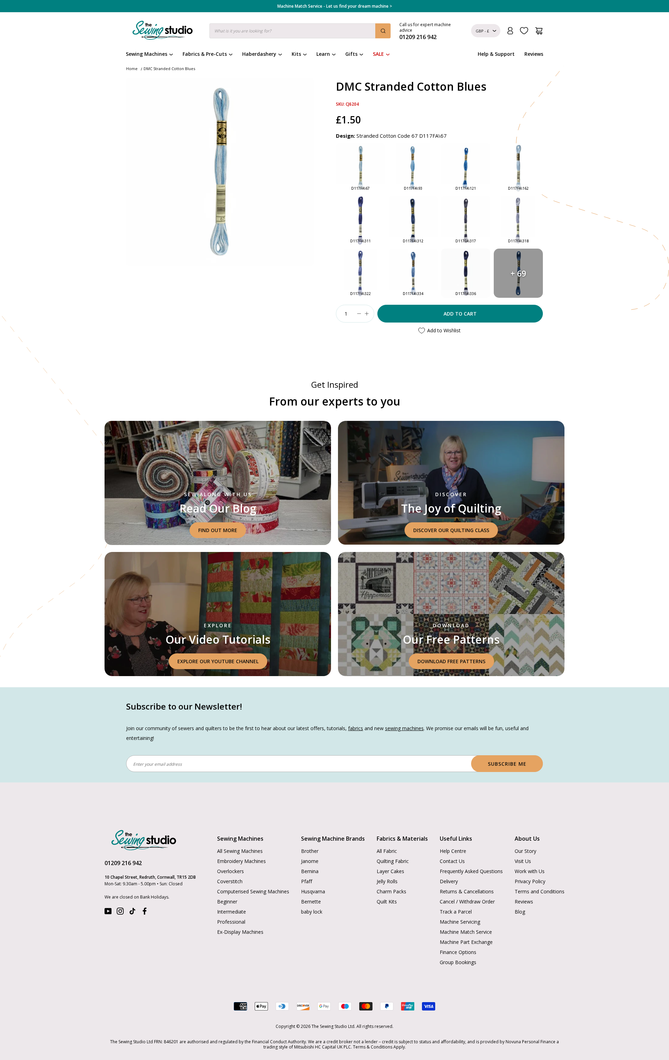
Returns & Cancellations (467, 891)
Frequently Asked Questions (471, 871)
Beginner (227, 901)
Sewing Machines (146, 54)
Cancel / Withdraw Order (467, 901)
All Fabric (387, 851)
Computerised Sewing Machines (253, 891)
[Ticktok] (132, 912)
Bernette (311, 901)
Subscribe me (507, 763)
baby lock (311, 911)
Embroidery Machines (241, 861)
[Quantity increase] (366, 314)
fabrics (355, 728)
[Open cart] (539, 31)
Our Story (525, 851)
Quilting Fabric (393, 861)
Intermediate (231, 911)
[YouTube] (108, 912)
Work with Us (530, 871)
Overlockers (230, 871)
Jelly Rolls (387, 881)
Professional (231, 921)
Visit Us (523, 861)
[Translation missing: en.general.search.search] (383, 30)
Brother (309, 851)
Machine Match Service (466, 932)
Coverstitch (230, 881)
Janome (309, 861)
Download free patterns (451, 661)
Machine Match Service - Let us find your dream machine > (334, 6)
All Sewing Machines (240, 851)
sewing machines (404, 728)
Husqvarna (313, 891)
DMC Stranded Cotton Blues (169, 68)
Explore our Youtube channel (218, 661)
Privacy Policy (530, 881)
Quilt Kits (387, 901)
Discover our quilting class (451, 530)
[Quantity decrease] (359, 314)
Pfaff (306, 881)
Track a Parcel (456, 911)
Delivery (449, 881)
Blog (520, 911)
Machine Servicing (460, 921)
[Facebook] (144, 912)
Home (132, 68)
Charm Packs (391, 891)
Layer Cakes (390, 871)
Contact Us (452, 861)
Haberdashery (259, 54)
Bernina (309, 871)
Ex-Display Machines (240, 932)
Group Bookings (458, 962)
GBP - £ (482, 30)
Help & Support (496, 54)
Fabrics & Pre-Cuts (205, 54)
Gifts (351, 54)
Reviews (533, 54)
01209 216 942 (123, 863)
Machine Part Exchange (466, 942)
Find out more (217, 530)
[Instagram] (120, 912)
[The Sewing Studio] (162, 31)
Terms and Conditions (539, 891)
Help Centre (453, 851)
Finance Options (458, 952)
